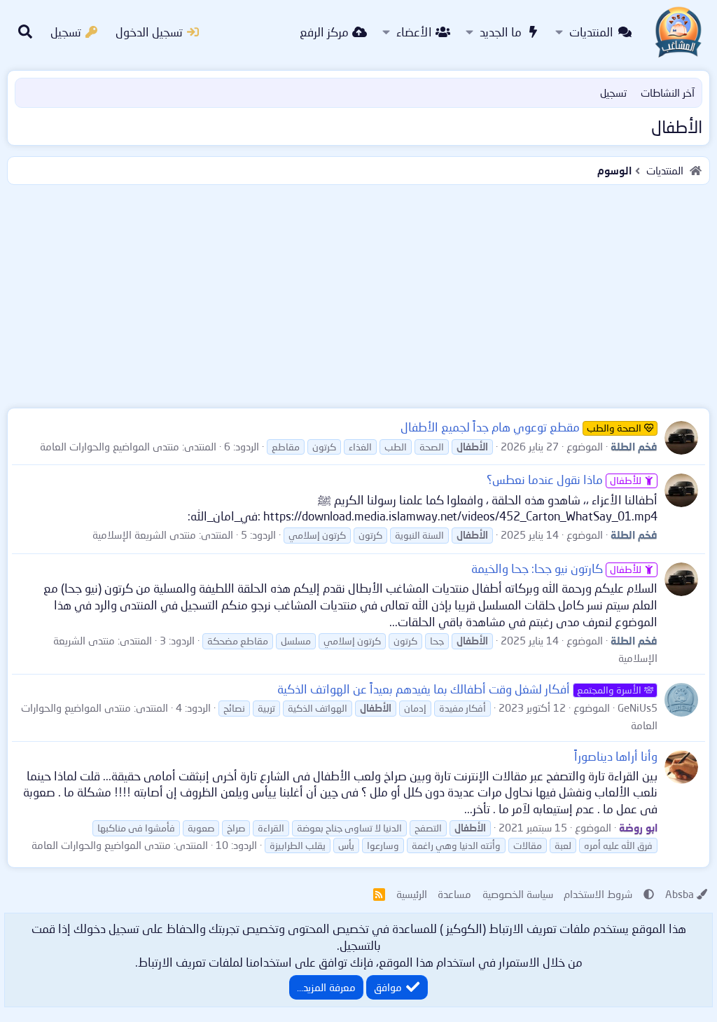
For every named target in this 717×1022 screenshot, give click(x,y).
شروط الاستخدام (598, 894)
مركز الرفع (324, 32)
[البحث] (25, 32)
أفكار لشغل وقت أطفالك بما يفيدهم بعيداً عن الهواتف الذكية (459, 689)
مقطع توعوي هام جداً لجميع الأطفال (521, 427)
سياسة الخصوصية (517, 894)
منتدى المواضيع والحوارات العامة (109, 446)
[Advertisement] (358, 293)
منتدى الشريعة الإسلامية (144, 534)
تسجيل (613, 92)
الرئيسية (411, 894)
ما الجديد (501, 32)
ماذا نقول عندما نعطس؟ (564, 479)
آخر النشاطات (668, 92)
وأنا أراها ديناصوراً (615, 756)
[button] (559, 32)
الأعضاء (414, 32)
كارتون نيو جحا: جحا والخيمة (556, 568)
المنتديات (591, 32)
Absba (679, 894)
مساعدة (454, 894)
